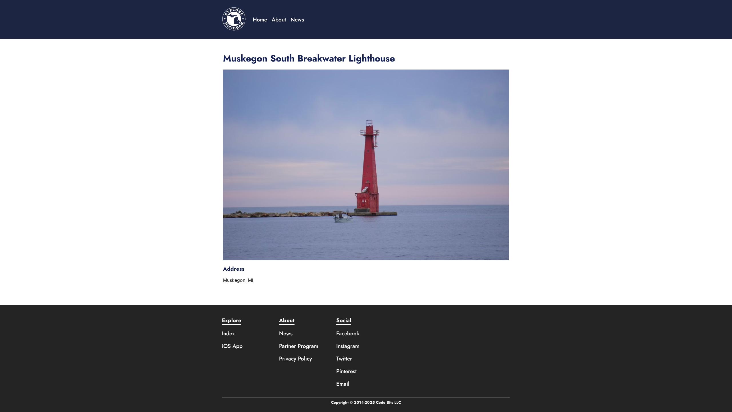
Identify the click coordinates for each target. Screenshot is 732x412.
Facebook (347, 333)
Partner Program (298, 346)
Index (228, 333)
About (279, 19)
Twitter (344, 358)
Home (260, 19)
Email (342, 384)
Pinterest (346, 371)
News (297, 19)
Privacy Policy (295, 358)
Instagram (347, 346)
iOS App (232, 346)
